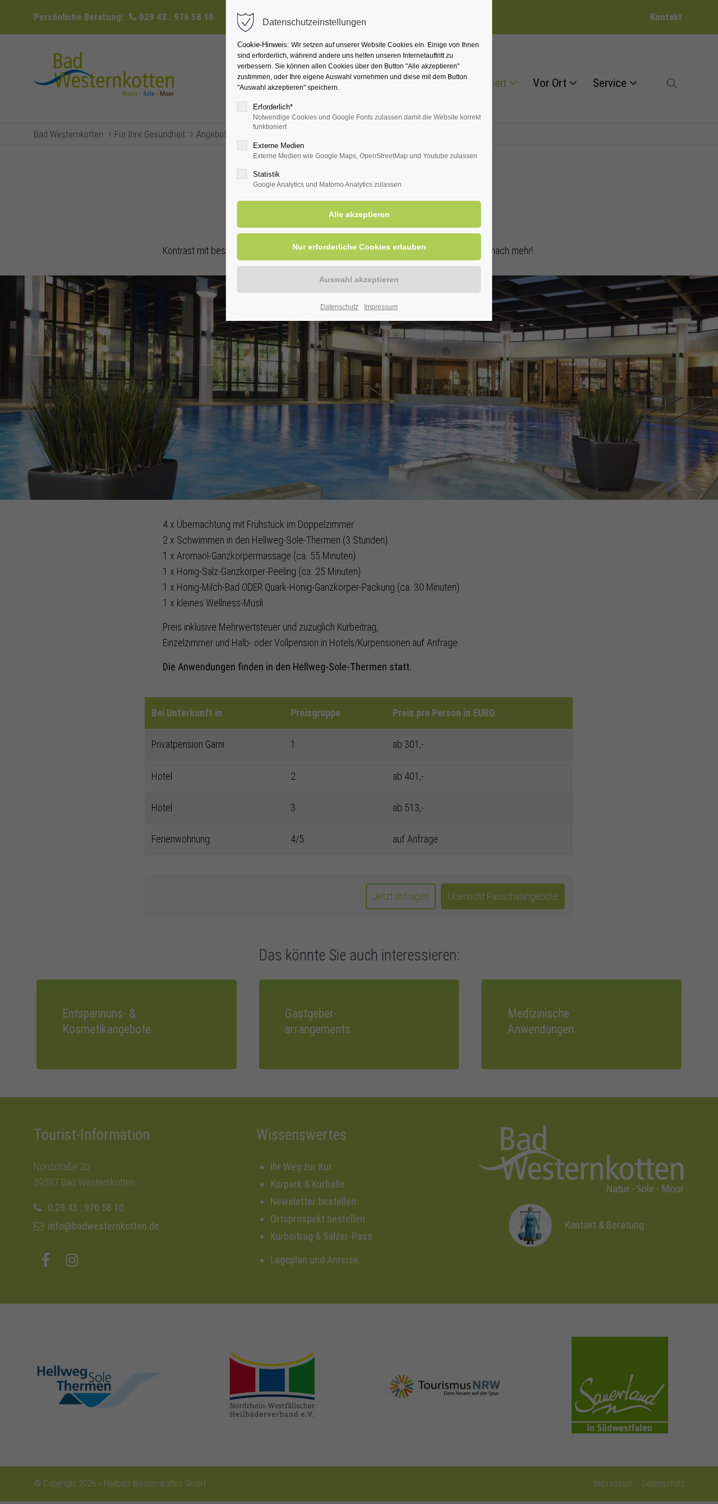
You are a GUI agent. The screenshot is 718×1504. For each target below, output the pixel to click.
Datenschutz (339, 307)
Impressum (381, 307)
